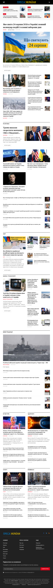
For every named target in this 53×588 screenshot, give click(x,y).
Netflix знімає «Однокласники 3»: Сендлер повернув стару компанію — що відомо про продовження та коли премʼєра (14, 461)
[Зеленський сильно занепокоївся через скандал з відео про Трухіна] (47, 379)
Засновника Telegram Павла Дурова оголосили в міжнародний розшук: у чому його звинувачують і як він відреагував (39, 509)
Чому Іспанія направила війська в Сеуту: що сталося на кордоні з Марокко (42, 261)
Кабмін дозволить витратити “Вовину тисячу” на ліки (17, 398)
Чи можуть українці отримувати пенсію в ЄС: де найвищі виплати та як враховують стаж (32, 246)
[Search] (49, 2)
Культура (5, 435)
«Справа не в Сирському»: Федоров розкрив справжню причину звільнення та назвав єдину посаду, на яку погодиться (14, 189)
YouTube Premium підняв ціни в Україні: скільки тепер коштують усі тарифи (14, 295)
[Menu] (4, 2)
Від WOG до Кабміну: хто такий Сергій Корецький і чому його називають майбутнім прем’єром (22, 211)
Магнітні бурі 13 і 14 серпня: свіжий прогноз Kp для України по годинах (37, 459)
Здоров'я (30, 435)
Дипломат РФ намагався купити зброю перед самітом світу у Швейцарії (35, 10)
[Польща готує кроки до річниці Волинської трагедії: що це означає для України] (47, 226)
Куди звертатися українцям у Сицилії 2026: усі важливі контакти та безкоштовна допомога (45, 246)
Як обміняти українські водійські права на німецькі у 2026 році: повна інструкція (13, 253)
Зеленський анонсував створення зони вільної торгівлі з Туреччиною (21, 384)
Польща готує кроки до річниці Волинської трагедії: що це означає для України (21, 225)
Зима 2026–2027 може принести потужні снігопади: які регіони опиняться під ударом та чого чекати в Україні (12, 113)
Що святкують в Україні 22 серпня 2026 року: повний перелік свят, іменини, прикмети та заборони (35, 84)
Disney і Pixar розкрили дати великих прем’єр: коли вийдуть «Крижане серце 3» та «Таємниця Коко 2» (13, 432)
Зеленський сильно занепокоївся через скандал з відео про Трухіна (21, 377)
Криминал (30, 491)
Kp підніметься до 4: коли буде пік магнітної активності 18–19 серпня (37, 447)
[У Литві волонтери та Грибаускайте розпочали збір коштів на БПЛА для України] (22, 8)
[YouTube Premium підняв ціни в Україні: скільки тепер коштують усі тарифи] (14, 285)
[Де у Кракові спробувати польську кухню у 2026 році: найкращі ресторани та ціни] (30, 255)
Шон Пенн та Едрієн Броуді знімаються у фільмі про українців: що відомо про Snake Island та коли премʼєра (14, 455)
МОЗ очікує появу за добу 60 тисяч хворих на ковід (16, 370)
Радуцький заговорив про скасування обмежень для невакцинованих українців (21, 405)
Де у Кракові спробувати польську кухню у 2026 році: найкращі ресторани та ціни (41, 254)
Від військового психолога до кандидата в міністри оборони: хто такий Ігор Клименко (23, 205)
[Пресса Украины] (26, 2)
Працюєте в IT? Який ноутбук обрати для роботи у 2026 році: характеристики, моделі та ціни (35, 92)
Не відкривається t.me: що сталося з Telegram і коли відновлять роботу (32, 323)
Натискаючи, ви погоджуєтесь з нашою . (19, 572)
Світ (29, 7)
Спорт (29, 14)
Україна (4, 29)
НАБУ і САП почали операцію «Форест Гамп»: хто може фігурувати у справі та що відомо (38, 488)
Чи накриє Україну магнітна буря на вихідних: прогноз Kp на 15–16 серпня (38, 453)
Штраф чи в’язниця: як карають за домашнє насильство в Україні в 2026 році (38, 515)
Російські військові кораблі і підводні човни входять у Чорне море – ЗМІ (25, 362)
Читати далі (7, 70)
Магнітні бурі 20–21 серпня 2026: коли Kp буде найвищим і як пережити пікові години (38, 432)
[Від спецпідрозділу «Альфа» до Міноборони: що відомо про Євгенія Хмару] (47, 199)
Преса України (14, 580)
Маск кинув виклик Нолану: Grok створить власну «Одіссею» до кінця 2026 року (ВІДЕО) (33, 311)
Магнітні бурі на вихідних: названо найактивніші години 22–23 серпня (34, 77)
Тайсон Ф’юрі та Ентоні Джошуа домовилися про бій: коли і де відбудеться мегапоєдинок (13, 488)
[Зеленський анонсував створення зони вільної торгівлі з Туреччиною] (47, 385)
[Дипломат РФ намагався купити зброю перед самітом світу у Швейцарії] (47, 8)
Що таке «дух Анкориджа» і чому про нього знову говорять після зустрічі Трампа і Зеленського (37, 165)
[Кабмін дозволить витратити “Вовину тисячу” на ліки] (47, 399)
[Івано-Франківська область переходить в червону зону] (47, 392)
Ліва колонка (6, 364)
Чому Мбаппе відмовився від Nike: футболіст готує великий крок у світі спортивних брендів (12, 509)
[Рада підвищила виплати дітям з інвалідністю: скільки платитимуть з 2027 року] (47, 108)
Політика (6, 7)
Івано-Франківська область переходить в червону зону (17, 391)
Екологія (5, 118)
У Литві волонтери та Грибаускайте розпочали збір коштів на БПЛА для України (10, 10)
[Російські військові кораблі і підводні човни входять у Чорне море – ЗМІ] (26, 348)
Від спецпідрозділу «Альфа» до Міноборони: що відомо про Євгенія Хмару (22, 197)
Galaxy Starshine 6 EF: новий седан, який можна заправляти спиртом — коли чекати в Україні (32, 283)
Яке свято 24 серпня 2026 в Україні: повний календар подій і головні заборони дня (24, 26)
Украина (5, 93)
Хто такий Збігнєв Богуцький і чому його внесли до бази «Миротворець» (22, 217)
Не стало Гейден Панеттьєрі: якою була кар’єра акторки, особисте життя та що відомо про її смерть (13, 448)
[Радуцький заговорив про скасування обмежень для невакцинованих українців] (47, 406)
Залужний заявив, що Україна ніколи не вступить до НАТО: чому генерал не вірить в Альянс (13, 165)
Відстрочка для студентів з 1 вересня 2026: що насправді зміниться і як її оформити (12, 90)
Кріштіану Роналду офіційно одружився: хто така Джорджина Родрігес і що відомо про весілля (14, 503)
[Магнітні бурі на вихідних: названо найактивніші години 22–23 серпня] (47, 76)
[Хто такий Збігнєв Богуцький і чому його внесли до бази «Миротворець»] (47, 219)
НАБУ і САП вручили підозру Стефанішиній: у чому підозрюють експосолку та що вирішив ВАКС (37, 503)
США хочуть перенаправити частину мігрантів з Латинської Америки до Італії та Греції (10, 16)
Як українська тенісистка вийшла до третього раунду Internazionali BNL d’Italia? (34, 16)
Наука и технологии (7, 299)
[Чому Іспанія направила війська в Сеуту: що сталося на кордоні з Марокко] (30, 262)
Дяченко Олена (11, 29)
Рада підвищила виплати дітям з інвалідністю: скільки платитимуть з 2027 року (35, 108)
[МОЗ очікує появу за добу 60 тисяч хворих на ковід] (47, 372)
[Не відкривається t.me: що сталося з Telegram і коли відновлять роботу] (45, 322)
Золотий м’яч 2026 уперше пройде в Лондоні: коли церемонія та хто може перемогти (13, 515)
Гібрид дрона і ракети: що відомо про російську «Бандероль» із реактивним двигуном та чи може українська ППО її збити (32, 298)
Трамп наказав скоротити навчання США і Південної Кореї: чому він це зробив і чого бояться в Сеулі (12, 130)
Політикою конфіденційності (28, 572)
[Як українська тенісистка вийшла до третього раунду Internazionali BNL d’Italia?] (47, 15)
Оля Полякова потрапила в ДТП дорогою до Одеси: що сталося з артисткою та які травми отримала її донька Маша (35, 100)
